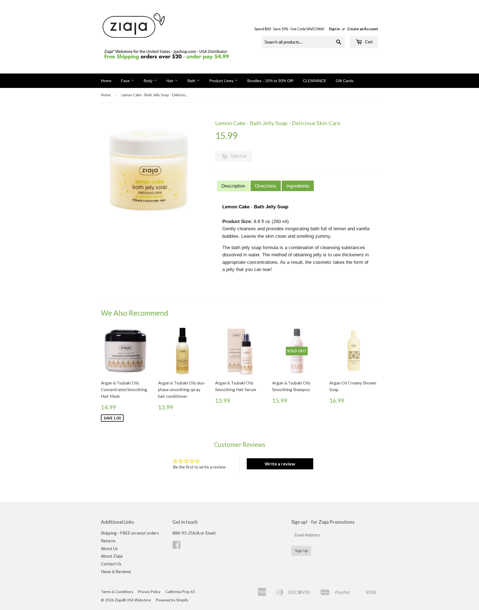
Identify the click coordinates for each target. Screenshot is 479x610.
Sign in (334, 29)
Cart (368, 41)
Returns (108, 540)
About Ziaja (112, 555)
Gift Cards (344, 81)
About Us (109, 548)
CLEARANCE (314, 81)
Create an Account (362, 29)
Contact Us (111, 563)
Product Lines (222, 81)
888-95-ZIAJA (186, 532)
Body (149, 81)
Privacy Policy (149, 591)
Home (106, 81)
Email (210, 532)
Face (126, 81)
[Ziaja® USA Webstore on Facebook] (176, 546)
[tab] (233, 186)
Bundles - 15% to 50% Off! (270, 81)
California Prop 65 (180, 591)
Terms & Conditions (117, 591)
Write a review (280, 463)
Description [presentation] (233, 185)
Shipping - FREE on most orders (130, 532)
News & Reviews (116, 571)
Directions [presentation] (265, 185)
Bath (192, 81)
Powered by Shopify (172, 600)
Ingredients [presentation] (297, 185)
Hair (170, 81)
